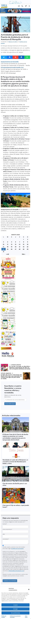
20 (15, 246)
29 (23, 249)
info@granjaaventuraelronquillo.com (12, 67)
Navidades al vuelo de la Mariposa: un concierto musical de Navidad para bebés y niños (15, 461)
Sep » (23, 254)
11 (7, 244)
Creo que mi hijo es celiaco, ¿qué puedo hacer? (16, 506)
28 (19, 249)
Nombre (4, 524)
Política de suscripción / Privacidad (15, 616)
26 (11, 249)
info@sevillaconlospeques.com (16, 570)
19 (11, 246)
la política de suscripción (17, 548)
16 (27, 244)
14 (19, 244)
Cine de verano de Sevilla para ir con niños (15, 484)
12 (11, 244)
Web (4, 534)
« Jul (7, 254)
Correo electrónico (7, 529)
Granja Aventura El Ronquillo (10, 61)
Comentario (6, 539)
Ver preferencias (15, 613)
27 (15, 249)
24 (3, 249)
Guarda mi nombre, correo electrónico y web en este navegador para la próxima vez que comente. (15, 575)
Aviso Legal (26, 616)
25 (7, 249)
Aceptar (15, 605)
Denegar (15, 609)
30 (27, 249)
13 (15, 244)
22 (23, 246)
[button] (29, 589)
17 (3, 246)
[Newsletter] (26, 6)
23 (27, 246)
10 (3, 244)
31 (3, 251)
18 (7, 246)
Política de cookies (3, 616)
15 (23, 244)
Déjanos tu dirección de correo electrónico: (12, 396)
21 (19, 246)
